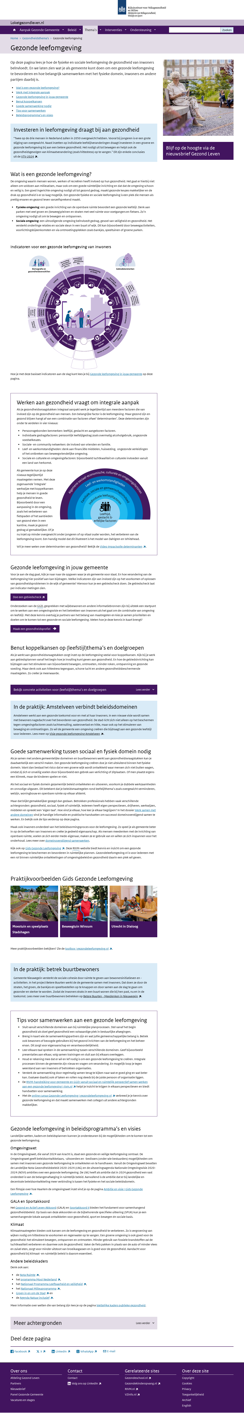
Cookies (187, 1383)
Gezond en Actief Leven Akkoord (35, 1207)
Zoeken (227, 30)
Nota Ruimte (29, 1275)
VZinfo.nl (141, 1394)
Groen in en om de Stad (32, 1293)
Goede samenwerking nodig (33, 106)
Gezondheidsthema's (35, 38)
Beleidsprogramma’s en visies (34, 115)
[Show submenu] (63, 30)
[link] (34, 911)
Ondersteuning (140, 30)
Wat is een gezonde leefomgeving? (37, 88)
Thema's (91, 30)
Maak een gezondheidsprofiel (32, 629)
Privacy (186, 1389)
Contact (72, 1378)
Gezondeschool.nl (146, 1378)
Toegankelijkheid (193, 1394)
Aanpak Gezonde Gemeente (39, 30)
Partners (15, 1383)
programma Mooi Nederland (40, 1279)
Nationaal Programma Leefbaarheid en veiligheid (53, 1284)
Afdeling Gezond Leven (24, 1378)
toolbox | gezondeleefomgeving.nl (88, 948)
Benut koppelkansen (29, 101)
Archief (186, 1400)
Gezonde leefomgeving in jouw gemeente (42, 97)
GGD (40, 606)
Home (14, 30)
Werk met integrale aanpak (33, 92)
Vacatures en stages (22, 1400)
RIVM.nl (140, 1389)
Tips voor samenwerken (31, 110)
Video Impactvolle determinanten (123, 546)
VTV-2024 (29, 156)
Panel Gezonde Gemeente (26, 1394)
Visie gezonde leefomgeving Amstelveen (77, 734)
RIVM (76, 848)
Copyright (188, 1378)
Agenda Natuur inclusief (36, 1297)
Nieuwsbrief (17, 1389)
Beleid (72, 30)
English (186, 1405)
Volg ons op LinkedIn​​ (95, 1383)
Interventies (113, 30)
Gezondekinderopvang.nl (150, 1383)
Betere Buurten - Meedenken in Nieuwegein (112, 996)
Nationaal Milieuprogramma (40, 1288)
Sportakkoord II (79, 1207)
